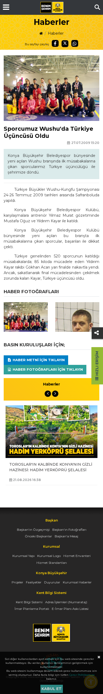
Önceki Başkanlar (38, 536)
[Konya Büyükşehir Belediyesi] (51, 7)
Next (55, 394)
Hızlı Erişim (97, 364)
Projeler (17, 582)
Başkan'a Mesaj (66, 536)
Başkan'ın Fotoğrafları (69, 530)
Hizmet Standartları (51, 563)
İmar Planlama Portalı (32, 609)
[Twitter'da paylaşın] (65, 43)
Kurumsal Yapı (23, 556)
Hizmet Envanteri (77, 556)
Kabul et (51, 688)
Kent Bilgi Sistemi (29, 602)
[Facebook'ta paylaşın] (55, 43)
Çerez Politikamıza (82, 675)
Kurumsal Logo (49, 556)
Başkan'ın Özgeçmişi (33, 530)
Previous (48, 394)
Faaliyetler (33, 582)
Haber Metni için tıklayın (38, 360)
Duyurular (52, 582)
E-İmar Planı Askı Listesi (70, 609)
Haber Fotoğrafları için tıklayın (47, 369)
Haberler (56, 33)
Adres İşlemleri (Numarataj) (66, 602)
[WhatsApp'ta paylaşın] (74, 43)
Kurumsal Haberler (77, 582)
